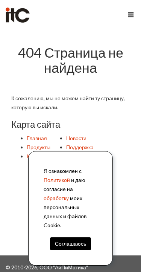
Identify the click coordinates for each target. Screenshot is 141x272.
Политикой (57, 180)
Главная (37, 138)
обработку (56, 198)
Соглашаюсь (70, 243)
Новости (76, 138)
